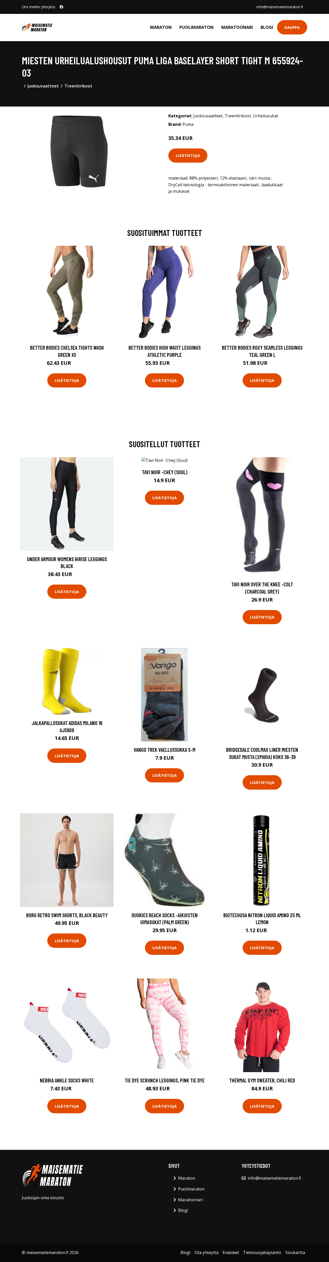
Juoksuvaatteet (43, 86)
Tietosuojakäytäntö (262, 1252)
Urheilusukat (265, 116)
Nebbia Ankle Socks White (67, 1080)
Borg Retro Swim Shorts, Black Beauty (67, 915)
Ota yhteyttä (206, 1252)
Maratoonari (237, 27)
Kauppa (292, 27)
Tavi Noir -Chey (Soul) (164, 472)
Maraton (161, 27)
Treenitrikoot (78, 86)
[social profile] (61, 7)
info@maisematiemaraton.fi (280, 6)
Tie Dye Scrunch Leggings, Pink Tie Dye (165, 1080)
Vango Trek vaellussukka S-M (164, 749)
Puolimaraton (196, 27)
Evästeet (231, 1252)
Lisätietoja (188, 155)
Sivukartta (295, 1252)
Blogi (267, 27)
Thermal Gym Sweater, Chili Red (262, 1080)
